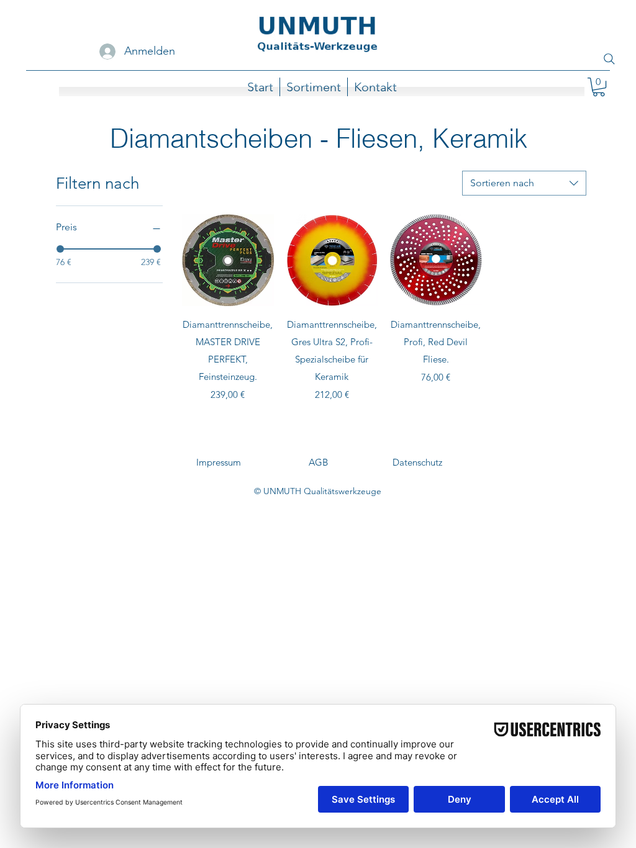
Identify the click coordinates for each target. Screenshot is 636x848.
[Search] (609, 59)
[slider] (60, 248)
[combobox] (524, 183)
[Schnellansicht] (227, 259)
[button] (599, 87)
